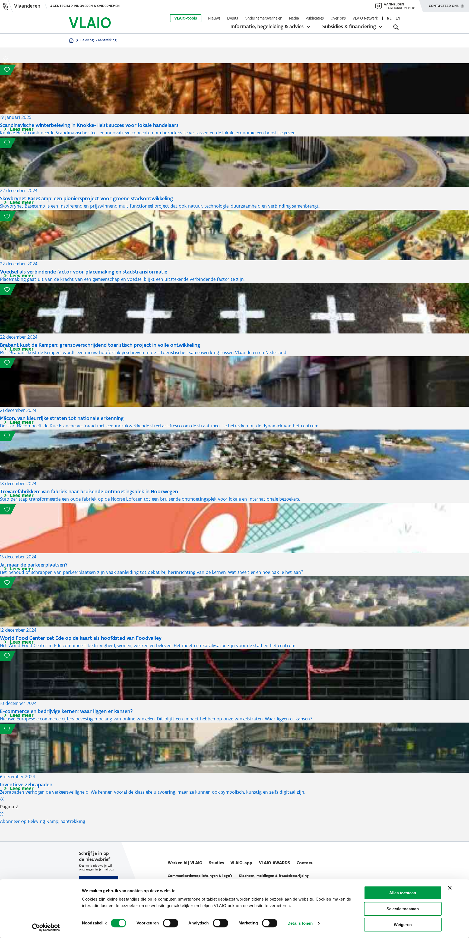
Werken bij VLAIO (185, 862)
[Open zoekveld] (396, 27)
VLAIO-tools (185, 18)
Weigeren (403, 924)
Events (232, 18)
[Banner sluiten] (450, 888)
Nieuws (214, 18)
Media (294, 18)
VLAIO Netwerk (365, 18)
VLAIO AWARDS (274, 862)
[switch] (170, 923)
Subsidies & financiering (349, 26)
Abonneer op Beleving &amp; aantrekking (42, 821)
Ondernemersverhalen (263, 18)
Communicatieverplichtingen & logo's (200, 875)
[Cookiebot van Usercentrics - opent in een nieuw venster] (46, 927)
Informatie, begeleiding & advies (267, 26)
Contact (305, 862)
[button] (5, 58)
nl (389, 18)
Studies (216, 862)
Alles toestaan (402, 893)
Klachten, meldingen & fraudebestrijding (274, 875)
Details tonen (300, 923)
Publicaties (315, 18)
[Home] (71, 40)
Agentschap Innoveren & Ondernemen (85, 6)
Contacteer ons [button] (444, 6)
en (398, 18)
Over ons (338, 18)
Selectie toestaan (402, 909)
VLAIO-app (241, 862)
